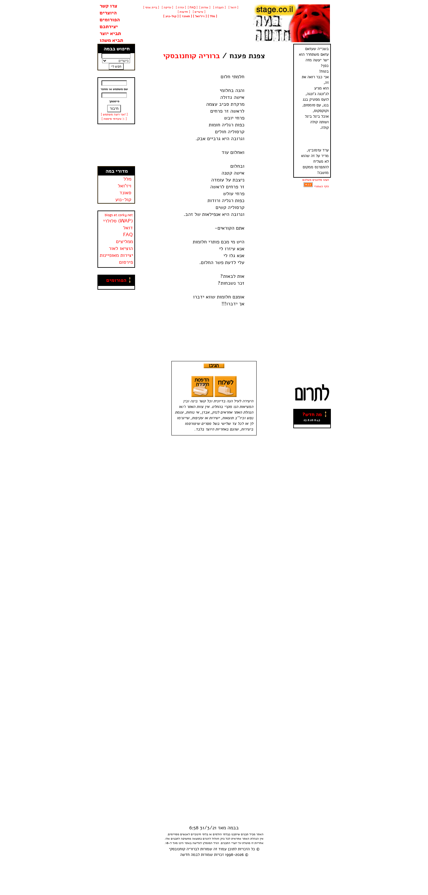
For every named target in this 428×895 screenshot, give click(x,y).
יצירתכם (109, 26)
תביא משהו (111, 40)
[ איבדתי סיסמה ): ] (114, 119)
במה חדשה (189, 854)
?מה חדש (312, 414)
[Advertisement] (116, 145)
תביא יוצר (110, 33)
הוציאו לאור (121, 248)
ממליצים (124, 241)
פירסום (126, 262)
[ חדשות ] (183, 12)
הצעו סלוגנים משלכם (315, 180)
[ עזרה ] (180, 7)
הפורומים (110, 19)
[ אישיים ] (198, 12)
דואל (128, 227)
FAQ (128, 234)
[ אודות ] (204, 7)
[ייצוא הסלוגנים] (308, 186)
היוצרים (108, 12)
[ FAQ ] (192, 7)
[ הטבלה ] (219, 7)
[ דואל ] (232, 7)
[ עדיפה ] (167, 7)
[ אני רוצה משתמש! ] (114, 114)
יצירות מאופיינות (116, 255)
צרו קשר (108, 6)
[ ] (171, 16)
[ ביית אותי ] (151, 7)
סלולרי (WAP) (118, 220)
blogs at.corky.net (119, 215)
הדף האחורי (321, 186)
